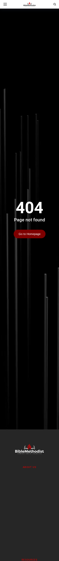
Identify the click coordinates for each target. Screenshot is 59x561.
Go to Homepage (30, 234)
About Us (29, 467)
